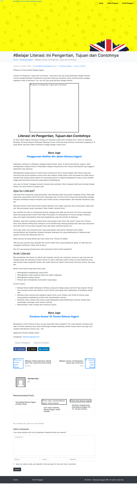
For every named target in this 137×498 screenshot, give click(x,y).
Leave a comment (79, 66)
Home (101, 3)
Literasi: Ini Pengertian (22, 343)
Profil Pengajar (127, 3)
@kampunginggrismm (31, 337)
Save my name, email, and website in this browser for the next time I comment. (46, 464)
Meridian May (33, 379)
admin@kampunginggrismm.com (46, 66)
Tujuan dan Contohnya (41, 343)
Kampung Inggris (66, 66)
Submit (17, 469)
